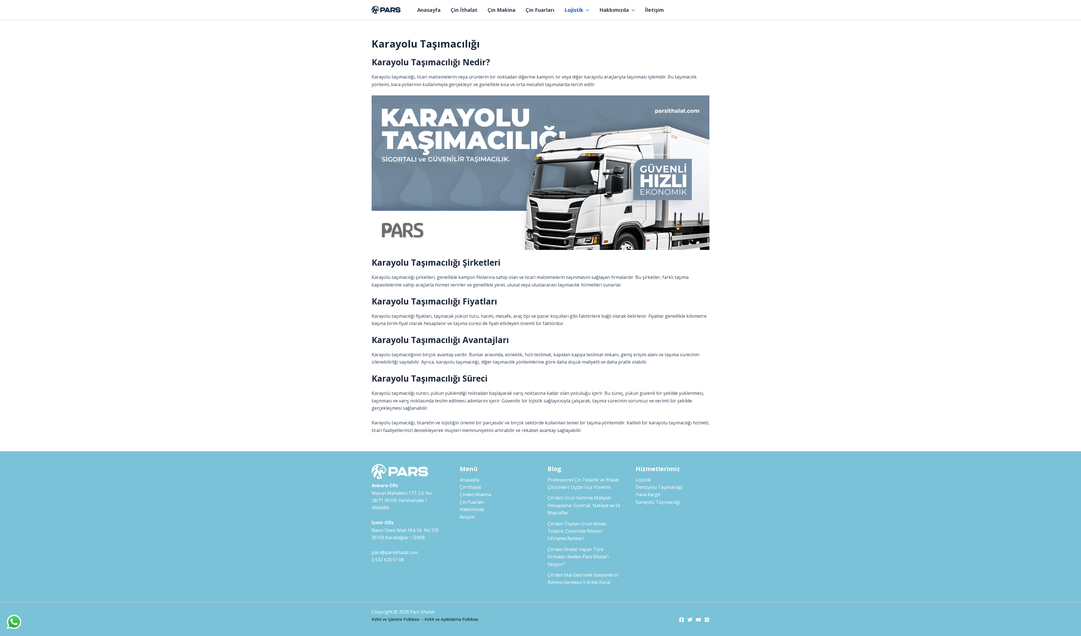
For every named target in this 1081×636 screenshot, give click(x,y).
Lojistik (573, 9)
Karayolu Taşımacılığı (658, 502)
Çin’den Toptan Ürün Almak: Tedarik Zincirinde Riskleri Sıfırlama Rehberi (577, 531)
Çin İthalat (464, 9)
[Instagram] (706, 619)
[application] (586, 10)
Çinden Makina (475, 494)
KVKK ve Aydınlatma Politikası (451, 619)
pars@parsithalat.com (395, 552)
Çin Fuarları (540, 9)
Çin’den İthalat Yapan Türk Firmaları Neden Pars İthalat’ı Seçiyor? (578, 556)
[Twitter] (690, 619)
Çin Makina (501, 9)
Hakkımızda (614, 9)
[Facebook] (681, 619)
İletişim (654, 9)
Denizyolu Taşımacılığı (659, 487)
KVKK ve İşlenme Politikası (395, 619)
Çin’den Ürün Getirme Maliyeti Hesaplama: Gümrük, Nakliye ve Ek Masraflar (584, 505)
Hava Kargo (648, 494)
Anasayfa (429, 9)
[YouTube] (698, 619)
